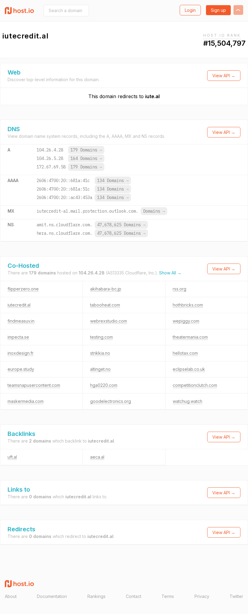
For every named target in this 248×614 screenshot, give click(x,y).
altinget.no (100, 369)
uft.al (12, 457)
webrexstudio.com (108, 321)
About (11, 596)
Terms (168, 596)
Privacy (201, 596)
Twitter (236, 596)
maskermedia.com (26, 401)
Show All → (170, 272)
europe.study (21, 369)
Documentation (52, 596)
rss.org (179, 288)
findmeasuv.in (21, 321)
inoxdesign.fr (21, 353)
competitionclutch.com (195, 385)
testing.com (101, 337)
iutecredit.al (19, 304)
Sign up (218, 10)
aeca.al (97, 457)
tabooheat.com (105, 304)
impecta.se (18, 337)
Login (190, 10)
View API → (223, 75)
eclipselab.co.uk (189, 369)
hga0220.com (103, 385)
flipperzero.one (23, 288)
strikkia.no (100, 353)
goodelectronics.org (110, 401)
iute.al (152, 96)
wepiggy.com (186, 321)
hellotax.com (185, 353)
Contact (133, 596)
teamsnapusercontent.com (34, 385)
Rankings (96, 596)
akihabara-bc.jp (105, 288)
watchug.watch (187, 401)
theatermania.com (190, 337)
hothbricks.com (188, 304)
